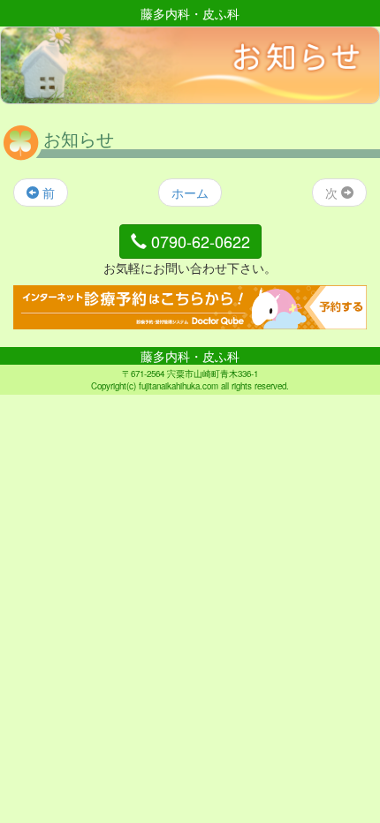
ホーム (190, 192)
